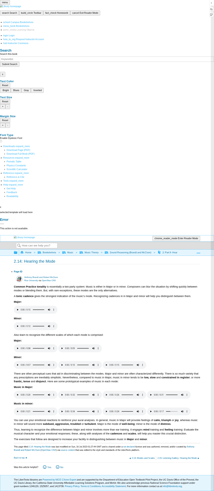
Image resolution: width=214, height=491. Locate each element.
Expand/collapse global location (198, 252)
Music (70, 252)
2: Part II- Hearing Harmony (176, 252)
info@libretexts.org (172, 486)
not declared (129, 446)
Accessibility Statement (114, 486)
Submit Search (9, 64)
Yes (49, 467)
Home (28, 252)
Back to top (19, 457)
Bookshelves (49, 252)
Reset (5, 85)
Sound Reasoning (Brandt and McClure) (130, 252)
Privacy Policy (72, 486)
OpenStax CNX (49, 280)
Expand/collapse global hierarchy (17, 253)
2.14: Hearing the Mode (40, 446)
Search (19, 245)
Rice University (31, 280)
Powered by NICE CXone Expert (60, 479)
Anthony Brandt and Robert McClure (41, 277)
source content (68, 450)
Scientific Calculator (17, 169)
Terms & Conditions (91, 486)
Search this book (8, 54)
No (61, 467)
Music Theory (91, 252)
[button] (12, 192)
